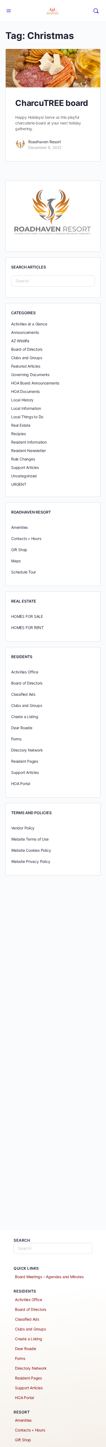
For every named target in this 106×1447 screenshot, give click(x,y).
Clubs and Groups (26, 357)
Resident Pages (24, 761)
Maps (16, 560)
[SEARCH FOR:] (53, 280)
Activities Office (24, 672)
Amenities (19, 527)
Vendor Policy (23, 828)
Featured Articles (25, 366)
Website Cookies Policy (31, 850)
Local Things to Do (27, 416)
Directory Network (27, 750)
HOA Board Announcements (35, 383)
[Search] (96, 11)
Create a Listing (24, 716)
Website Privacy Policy (30, 861)
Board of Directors (26, 349)
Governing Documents (30, 374)
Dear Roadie (21, 727)
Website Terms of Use (30, 839)
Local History (22, 400)
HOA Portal (20, 783)
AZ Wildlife (20, 340)
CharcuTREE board (51, 103)
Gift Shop (19, 549)
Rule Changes (23, 459)
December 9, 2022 (44, 147)
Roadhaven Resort (44, 141)
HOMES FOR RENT (27, 627)
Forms (16, 739)
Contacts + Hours (26, 538)
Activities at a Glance (29, 324)
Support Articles (25, 467)
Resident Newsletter (28, 450)
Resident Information (29, 442)
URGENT (18, 484)
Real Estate (20, 425)
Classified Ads (23, 694)
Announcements (25, 332)
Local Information (26, 408)
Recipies (18, 433)
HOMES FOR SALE (27, 616)
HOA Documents (25, 391)
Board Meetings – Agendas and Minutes (49, 1276)
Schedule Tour (23, 572)
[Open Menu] (8, 10)
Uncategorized (24, 476)
